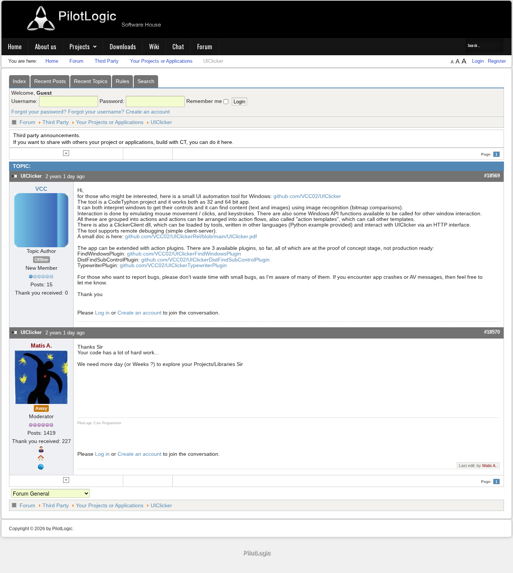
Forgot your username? (96, 112)
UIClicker (161, 122)
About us (45, 46)
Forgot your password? (38, 112)
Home (15, 46)
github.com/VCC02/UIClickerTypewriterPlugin (173, 265)
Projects (79, 46)
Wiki (154, 46)
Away (41, 408)
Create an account (148, 112)
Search (145, 81)
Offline (41, 259)
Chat (178, 46)
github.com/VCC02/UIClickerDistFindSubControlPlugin (205, 260)
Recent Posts (50, 81)
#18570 (492, 332)
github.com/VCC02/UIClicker (307, 196)
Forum (204, 46)
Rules (122, 81)
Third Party (55, 122)
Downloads (123, 46)
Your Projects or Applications (109, 122)
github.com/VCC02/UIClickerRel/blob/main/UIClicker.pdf (191, 236)
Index (19, 81)
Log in (102, 313)
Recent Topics (90, 81)
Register (497, 61)
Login (478, 61)
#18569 (492, 175)
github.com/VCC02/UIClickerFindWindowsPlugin (184, 254)
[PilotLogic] (256, 553)
